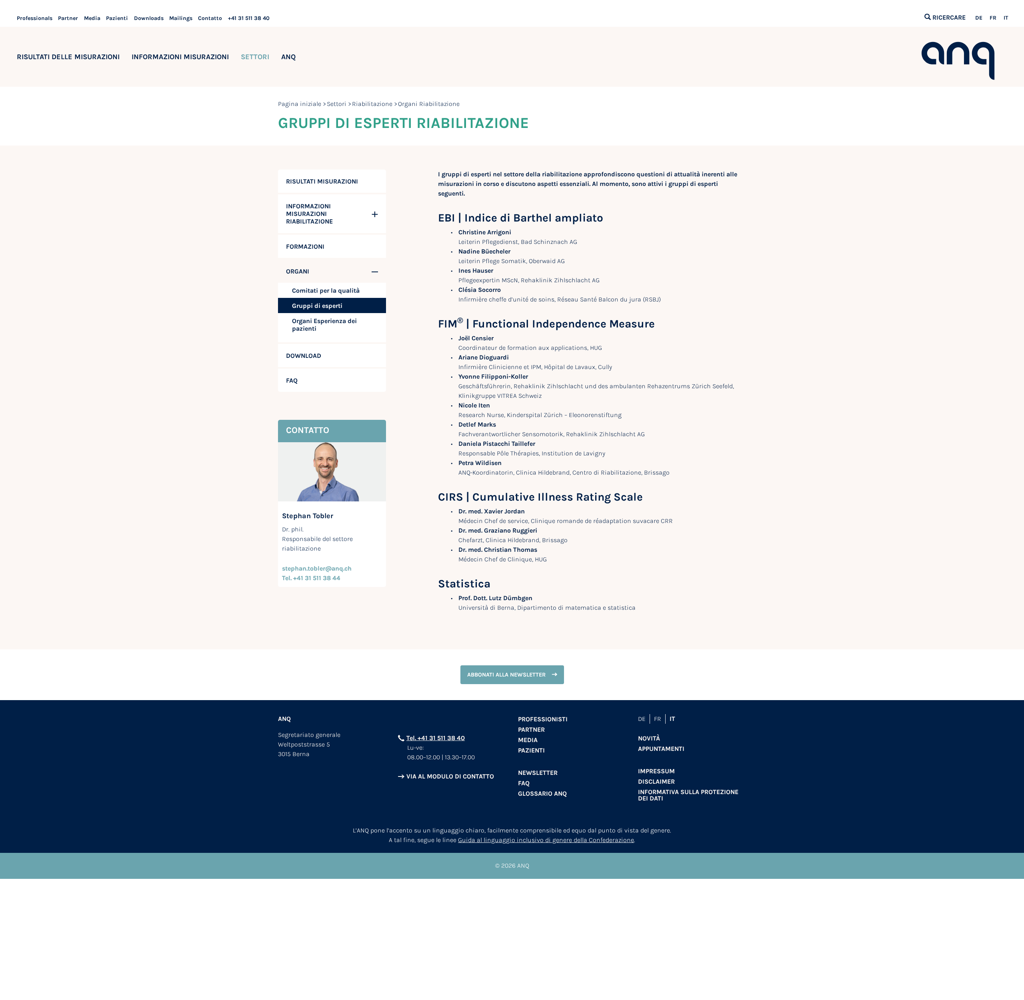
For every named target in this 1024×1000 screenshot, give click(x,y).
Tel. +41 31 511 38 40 (435, 738)
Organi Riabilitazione (429, 104)
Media (92, 18)
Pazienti (117, 18)
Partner (68, 18)
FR (993, 18)
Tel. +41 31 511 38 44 (311, 578)
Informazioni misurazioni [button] (180, 56)
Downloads (149, 18)
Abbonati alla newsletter (506, 674)
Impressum (656, 771)
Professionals (34, 18)
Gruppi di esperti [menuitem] (317, 305)
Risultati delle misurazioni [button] (68, 56)
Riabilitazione (372, 104)
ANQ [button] (288, 56)
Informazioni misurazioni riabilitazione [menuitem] (309, 213)
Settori (336, 104)
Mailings (180, 18)
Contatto (210, 18)
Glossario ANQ (542, 793)
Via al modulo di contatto (450, 776)
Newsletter (538, 772)
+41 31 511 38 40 (249, 18)
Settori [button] (255, 56)
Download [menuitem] (303, 355)
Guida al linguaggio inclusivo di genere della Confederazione (546, 840)
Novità (649, 738)
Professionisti (543, 719)
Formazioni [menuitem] (305, 246)
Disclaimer (656, 781)
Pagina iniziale (299, 104)
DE (978, 18)
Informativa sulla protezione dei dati (688, 795)
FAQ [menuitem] (292, 380)
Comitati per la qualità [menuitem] (326, 290)
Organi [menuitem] (297, 271)
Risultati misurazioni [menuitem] (322, 181)
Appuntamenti (661, 748)
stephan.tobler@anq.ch (317, 568)
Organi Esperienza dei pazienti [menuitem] (324, 324)
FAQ (524, 783)
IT (1006, 18)
